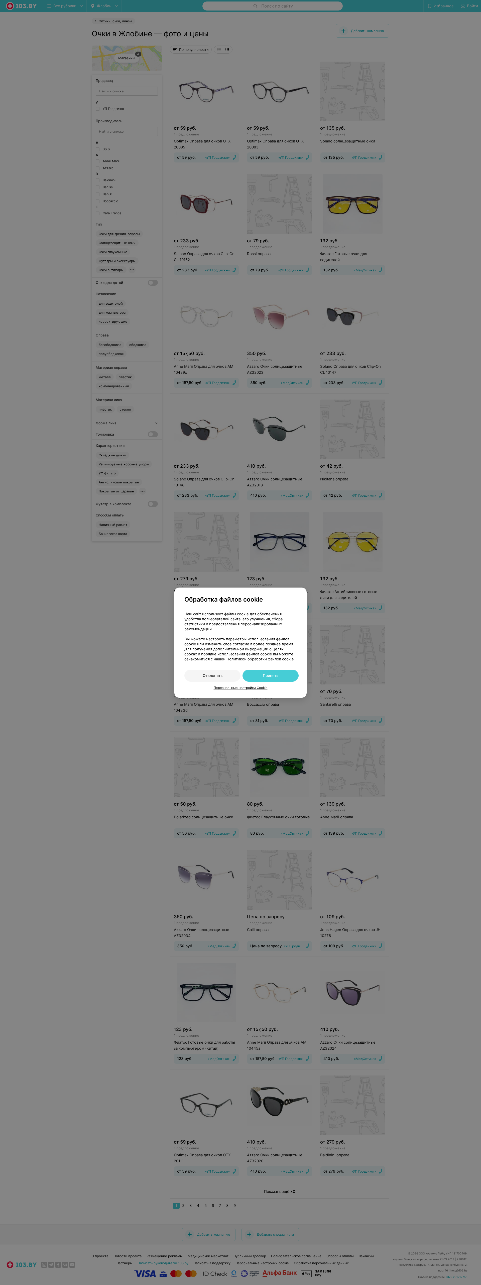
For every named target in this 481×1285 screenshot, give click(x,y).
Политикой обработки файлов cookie (260, 659)
